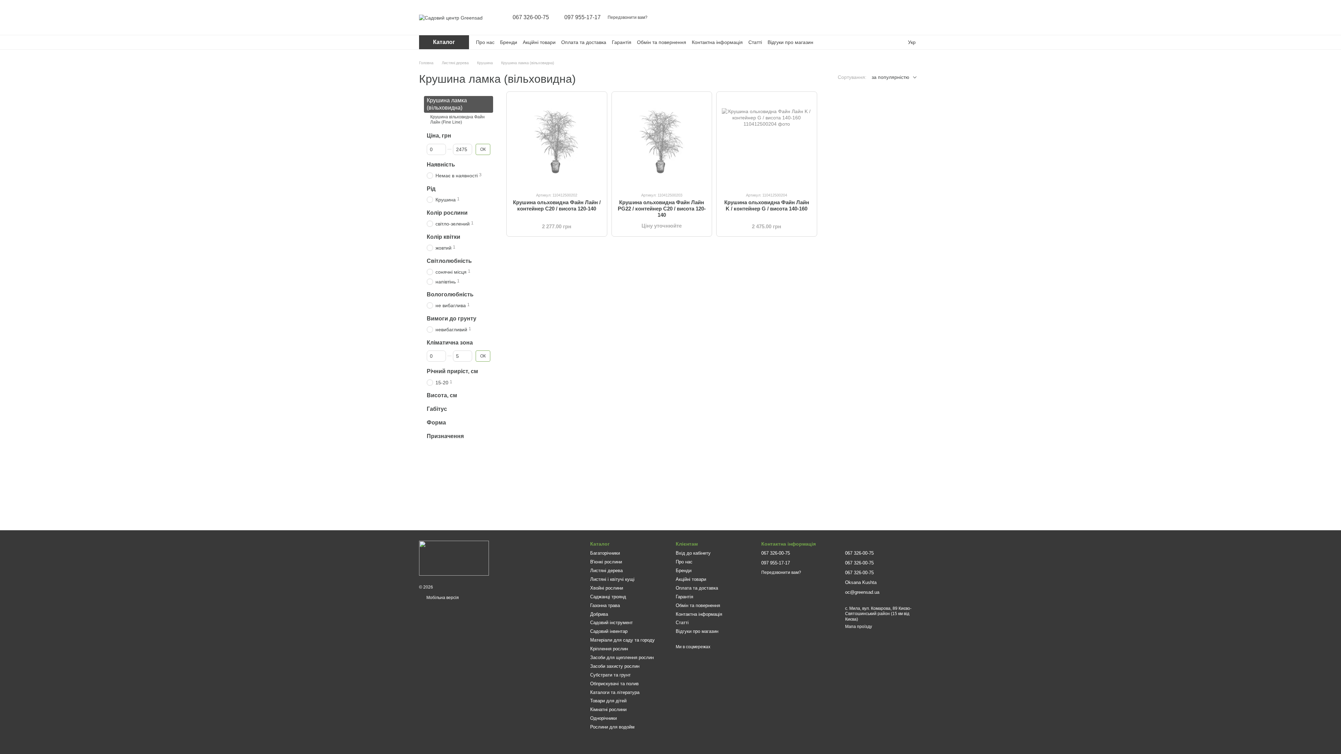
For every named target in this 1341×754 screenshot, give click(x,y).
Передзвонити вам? (627, 17)
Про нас (485, 42)
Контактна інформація (717, 42)
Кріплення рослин (609, 648)
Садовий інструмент (611, 622)
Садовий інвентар (609, 631)
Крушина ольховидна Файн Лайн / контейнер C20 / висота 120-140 (557, 205)
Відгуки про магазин (790, 42)
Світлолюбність (449, 261)
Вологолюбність (450, 294)
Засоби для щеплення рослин (622, 657)
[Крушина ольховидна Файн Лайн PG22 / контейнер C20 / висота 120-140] (662, 142)
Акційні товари (539, 42)
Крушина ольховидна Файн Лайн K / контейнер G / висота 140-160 (766, 205)
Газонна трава (605, 605)
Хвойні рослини (606, 588)
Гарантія (621, 42)
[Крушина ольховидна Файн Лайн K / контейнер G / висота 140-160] (767, 142)
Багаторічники (605, 553)
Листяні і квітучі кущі (612, 579)
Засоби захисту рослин (614, 666)
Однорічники (603, 718)
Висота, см (442, 395)
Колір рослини (447, 212)
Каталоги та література (614, 692)
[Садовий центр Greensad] (454, 557)
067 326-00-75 (531, 17)
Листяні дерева (606, 570)
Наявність (441, 164)
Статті (755, 42)
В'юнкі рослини (606, 561)
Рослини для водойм (612, 727)
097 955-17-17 (582, 17)
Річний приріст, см (452, 371)
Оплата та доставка (583, 42)
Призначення (445, 436)
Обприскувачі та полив (614, 683)
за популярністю (890, 77)
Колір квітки (443, 236)
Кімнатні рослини (608, 709)
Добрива (599, 614)
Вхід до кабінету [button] (693, 553)
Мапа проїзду (858, 626)
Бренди (508, 42)
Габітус (437, 409)
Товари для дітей (608, 700)
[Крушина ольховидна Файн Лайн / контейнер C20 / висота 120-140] (557, 142)
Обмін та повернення (661, 42)
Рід (431, 188)
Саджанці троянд (608, 596)
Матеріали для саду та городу (622, 640)
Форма (436, 423)
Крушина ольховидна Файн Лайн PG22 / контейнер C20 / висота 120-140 (662, 208)
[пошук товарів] (861, 17)
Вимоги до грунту (451, 318)
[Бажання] (898, 17)
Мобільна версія (442, 597)
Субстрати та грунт (610, 675)
